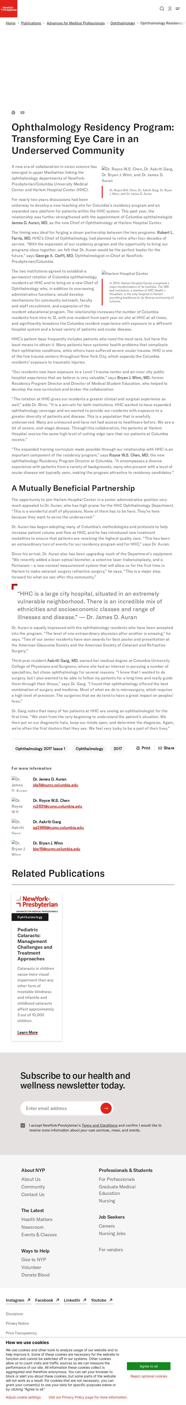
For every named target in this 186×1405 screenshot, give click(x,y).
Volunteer (31, 1267)
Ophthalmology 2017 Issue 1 (40, 748)
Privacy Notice (17, 1323)
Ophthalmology (122, 23)
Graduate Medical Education (117, 1190)
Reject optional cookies (149, 1376)
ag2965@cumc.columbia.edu (58, 827)
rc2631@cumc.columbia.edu (57, 806)
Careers (107, 1226)
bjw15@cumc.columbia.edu (56, 848)
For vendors (111, 1249)
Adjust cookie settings (23, 1397)
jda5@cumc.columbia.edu (55, 784)
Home (11, 23)
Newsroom (32, 1227)
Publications (31, 23)
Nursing (107, 1201)
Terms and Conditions (100, 1125)
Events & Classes (39, 1234)
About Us (31, 1179)
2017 (118, 748)
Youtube (102, 1301)
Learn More (27, 1032)
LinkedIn (75, 1301)
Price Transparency (21, 1333)
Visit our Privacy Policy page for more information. (87, 1397)
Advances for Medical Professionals (76, 23)
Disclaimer (14, 1314)
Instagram (18, 1301)
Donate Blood (35, 1275)
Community (33, 1187)
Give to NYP (33, 1259)
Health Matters (37, 1219)
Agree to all (149, 1366)
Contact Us (33, 1194)
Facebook (47, 1301)
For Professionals (117, 1179)
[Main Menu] (177, 8)
